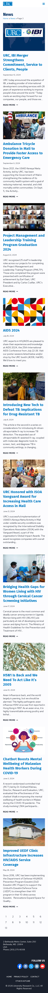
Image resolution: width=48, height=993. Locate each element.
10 (27, 922)
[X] (31, 966)
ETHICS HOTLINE (23, 981)
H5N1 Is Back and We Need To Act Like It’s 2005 (20, 680)
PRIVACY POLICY (21, 977)
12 (41, 922)
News (12, 18)
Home (5, 18)
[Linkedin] (25, 966)
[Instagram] (36, 966)
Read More (10, 105)
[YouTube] (42, 966)
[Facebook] (19, 966)
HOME (9, 977)
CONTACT (34, 977)
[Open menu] (43, 4)
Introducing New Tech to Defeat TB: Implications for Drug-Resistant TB (23, 409)
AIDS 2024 (11, 330)
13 (6, 927)
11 (33, 922)
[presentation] (24, 37)
